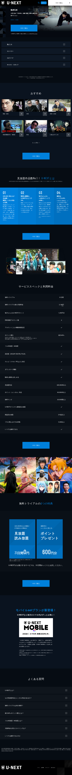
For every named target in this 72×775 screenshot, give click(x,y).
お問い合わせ (53, 767)
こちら (35, 33)
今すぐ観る (59, 3)
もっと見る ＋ (36, 142)
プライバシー (47, 767)
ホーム (39, 767)
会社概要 (42, 767)
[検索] (38, 2)
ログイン (44, 3)
